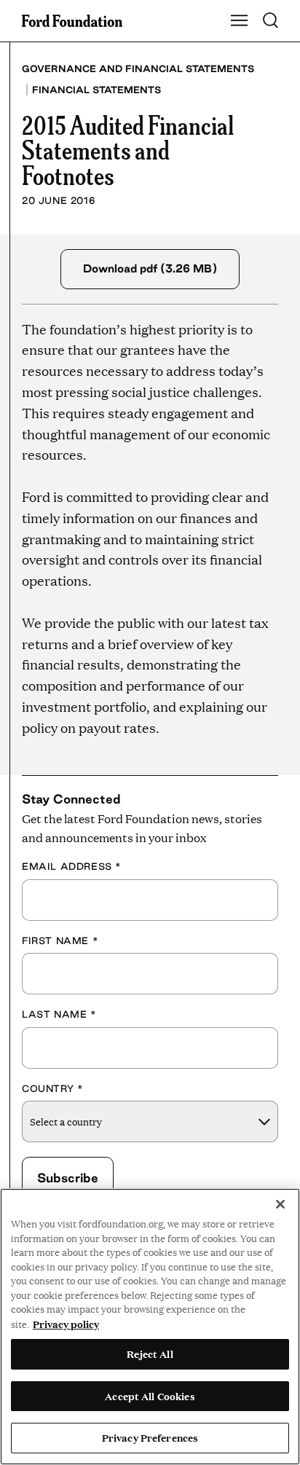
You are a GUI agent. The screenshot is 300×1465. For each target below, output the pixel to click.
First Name (60, 940)
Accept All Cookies (149, 1396)
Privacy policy (66, 1323)
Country (52, 1088)
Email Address (72, 866)
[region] (150, 1326)
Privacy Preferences (150, 1437)
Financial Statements (96, 90)
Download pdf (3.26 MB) (150, 268)
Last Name (59, 1014)
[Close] (280, 1204)
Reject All (150, 1353)
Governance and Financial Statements (138, 68)
